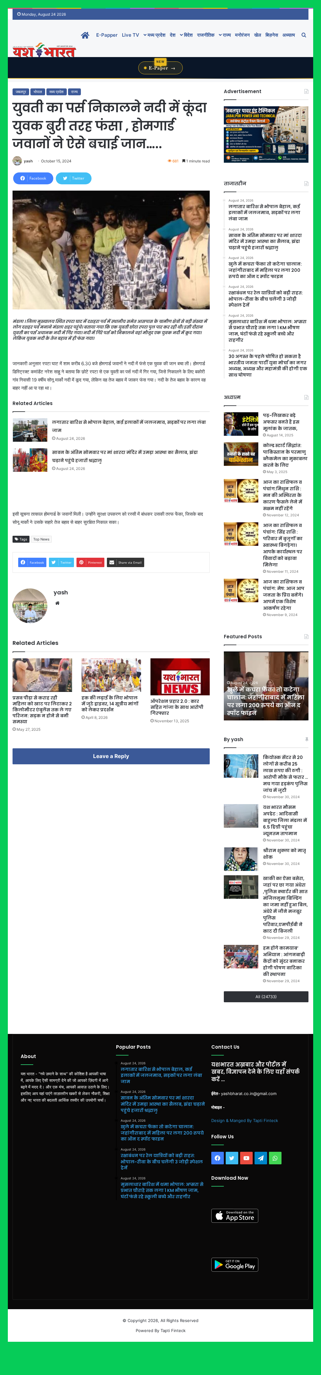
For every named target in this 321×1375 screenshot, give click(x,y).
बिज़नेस (272, 35)
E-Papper (107, 35)
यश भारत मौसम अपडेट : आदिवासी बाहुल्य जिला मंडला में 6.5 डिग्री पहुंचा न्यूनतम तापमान (285, 820)
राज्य (226, 35)
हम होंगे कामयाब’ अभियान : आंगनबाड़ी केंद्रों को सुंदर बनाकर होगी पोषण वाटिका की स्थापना (284, 961)
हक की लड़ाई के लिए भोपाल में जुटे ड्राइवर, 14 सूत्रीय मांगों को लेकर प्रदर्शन (110, 704)
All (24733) (266, 996)
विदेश (188, 35)
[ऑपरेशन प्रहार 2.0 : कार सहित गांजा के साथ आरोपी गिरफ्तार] (180, 676)
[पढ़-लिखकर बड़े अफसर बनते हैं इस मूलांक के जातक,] (241, 424)
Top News (41, 539)
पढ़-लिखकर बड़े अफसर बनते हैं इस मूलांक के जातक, (281, 422)
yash (28, 161)
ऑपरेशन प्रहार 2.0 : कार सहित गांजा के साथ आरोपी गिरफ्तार (176, 707)
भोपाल (38, 91)
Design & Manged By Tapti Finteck (244, 1120)
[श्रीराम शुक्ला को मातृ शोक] (241, 859)
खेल (257, 35)
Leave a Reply (111, 756)
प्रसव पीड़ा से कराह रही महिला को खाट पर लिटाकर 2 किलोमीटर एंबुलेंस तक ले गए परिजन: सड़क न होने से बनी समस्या (42, 710)
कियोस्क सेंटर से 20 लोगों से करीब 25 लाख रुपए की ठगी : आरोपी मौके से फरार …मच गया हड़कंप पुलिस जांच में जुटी (285, 773)
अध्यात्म (288, 35)
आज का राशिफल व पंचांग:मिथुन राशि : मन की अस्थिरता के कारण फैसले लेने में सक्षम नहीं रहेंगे (282, 495)
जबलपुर (21, 91)
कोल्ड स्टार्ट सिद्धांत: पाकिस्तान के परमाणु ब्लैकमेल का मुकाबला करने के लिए (285, 455)
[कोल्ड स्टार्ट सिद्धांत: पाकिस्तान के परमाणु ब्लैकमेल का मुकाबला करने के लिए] (241, 454)
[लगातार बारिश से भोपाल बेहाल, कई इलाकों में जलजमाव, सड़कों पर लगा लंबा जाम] (30, 430)
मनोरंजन (242, 35)
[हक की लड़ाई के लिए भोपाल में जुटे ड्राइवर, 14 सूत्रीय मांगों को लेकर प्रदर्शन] (111, 675)
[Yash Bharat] (44, 51)
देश (173, 35)
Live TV (130, 35)
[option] (266, 685)
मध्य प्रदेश (156, 35)
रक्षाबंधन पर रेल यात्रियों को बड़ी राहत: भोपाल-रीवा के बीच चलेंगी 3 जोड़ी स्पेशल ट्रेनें (265, 705)
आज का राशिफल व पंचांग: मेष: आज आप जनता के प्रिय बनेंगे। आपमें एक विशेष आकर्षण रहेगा (283, 595)
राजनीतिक (205, 35)
